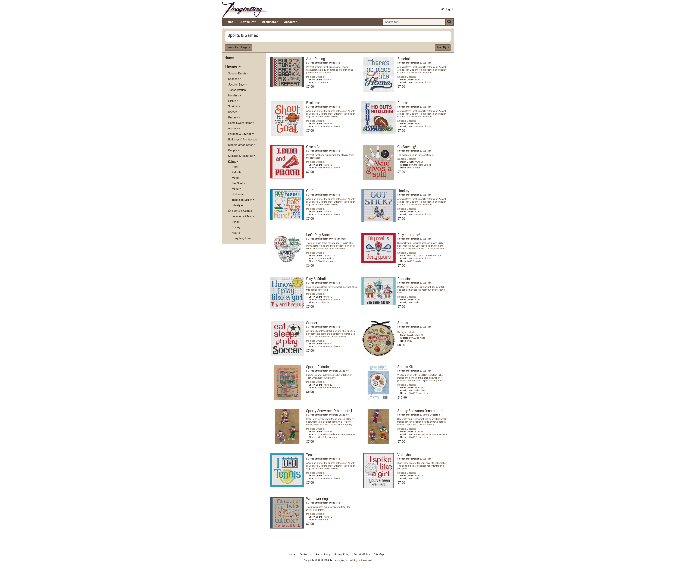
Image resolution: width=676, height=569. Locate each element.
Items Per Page (237, 47)
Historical (237, 194)
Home (229, 22)
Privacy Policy (342, 554)
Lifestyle (237, 205)
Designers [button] (269, 22)
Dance (235, 222)
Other (235, 167)
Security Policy (362, 554)
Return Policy (323, 554)
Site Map (379, 554)
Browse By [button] (247, 22)
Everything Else (241, 238)
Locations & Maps (243, 216)
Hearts (236, 232)
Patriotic (237, 172)
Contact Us (306, 554)
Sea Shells (238, 183)
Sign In (450, 9)
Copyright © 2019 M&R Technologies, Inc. (326, 560)
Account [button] (289, 22)
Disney (236, 227)
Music (235, 178)
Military (236, 188)
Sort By (442, 47)
